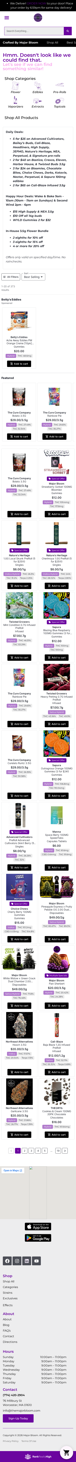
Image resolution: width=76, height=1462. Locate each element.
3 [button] (31, 1150)
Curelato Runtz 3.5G (19, 763)
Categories (10, 1287)
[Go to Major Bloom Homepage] (38, 18)
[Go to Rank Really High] (38, 1456)
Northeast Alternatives (19, 1041)
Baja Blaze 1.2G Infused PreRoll (56, 1046)
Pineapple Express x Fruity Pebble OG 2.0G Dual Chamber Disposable (56, 909)
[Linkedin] (26, 1260)
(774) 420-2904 (14, 1395)
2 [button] (24, 1150)
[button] (6, 17)
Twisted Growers (19, 621)
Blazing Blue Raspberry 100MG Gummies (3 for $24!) (56, 633)
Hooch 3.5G (19, 1044)
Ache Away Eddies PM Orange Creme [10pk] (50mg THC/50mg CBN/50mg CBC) (19, 345)
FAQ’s (7, 1330)
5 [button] (45, 1150)
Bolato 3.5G (19, 415)
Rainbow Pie (54, 415)
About (7, 1319)
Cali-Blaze (57, 1041)
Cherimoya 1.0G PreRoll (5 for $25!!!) (57, 560)
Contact (8, 1336)
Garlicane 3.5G (19, 1111)
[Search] (68, 31)
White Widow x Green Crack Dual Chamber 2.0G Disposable (19, 981)
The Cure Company (19, 412)
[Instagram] (17, 1260)
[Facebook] (7, 1260)
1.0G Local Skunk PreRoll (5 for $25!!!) (19, 560)
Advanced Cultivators (19, 836)
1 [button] (18, 1150)
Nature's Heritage (19, 555)
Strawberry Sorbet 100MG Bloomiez (57, 488)
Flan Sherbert (57, 983)
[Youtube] (36, 1260)
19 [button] (58, 1150)
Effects (8, 1305)
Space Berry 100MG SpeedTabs (56, 836)
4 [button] (38, 1150)
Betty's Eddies (19, 337)
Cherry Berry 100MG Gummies (19, 913)
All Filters (13, 276)
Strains (7, 1292)
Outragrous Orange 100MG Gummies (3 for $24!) (56, 770)
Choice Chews (19, 908)
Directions (10, 1342)
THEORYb (57, 1108)
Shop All (8, 1281)
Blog (6, 1325)
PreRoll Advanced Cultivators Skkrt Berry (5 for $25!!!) (19, 843)
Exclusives (10, 1298)
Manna (56, 831)
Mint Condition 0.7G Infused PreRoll (19, 626)
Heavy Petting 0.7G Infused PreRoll (57, 698)
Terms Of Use (28, 1441)
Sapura (56, 627)
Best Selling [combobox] (32, 277)
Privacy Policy (11, 1441)
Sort (26, 273)
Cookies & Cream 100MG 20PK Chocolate (56, 1113)
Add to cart (21, 363)
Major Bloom (56, 483)
